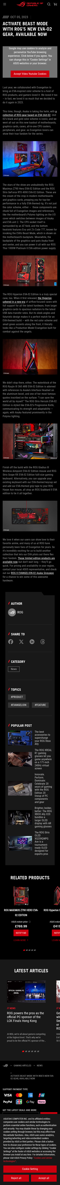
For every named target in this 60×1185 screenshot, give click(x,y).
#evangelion (18, 705)
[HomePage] (5, 1066)
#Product (17, 697)
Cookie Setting (30, 1169)
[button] (5, 4)
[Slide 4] (32, 950)
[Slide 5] (35, 950)
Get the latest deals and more (19, 1110)
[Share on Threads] (42, 641)
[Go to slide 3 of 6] (29, 1051)
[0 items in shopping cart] (55, 4)
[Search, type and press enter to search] (49, 4)
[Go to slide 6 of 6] (38, 1051)
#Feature (40, 705)
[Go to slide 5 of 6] (35, 1051)
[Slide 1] (24, 950)
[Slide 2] (27, 950)
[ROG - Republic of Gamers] (30, 4)
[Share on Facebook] (10, 641)
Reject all (16, 1178)
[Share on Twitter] (21, 641)
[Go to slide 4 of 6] (32, 1051)
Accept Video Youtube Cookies (30, 73)
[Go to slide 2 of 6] (26, 1051)
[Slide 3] (29, 950)
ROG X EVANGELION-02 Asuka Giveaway (32, 573)
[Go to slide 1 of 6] (23, 1051)
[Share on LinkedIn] (32, 641)
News (14, 669)
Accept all (43, 1178)
